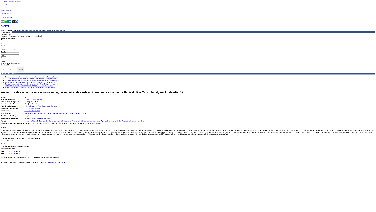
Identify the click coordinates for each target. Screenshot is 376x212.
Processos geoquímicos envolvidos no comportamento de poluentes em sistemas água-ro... (32, 80)
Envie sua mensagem (7, 17)
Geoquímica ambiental (56, 121)
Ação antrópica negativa (108, 121)
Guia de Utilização (6, 13)
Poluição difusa (84, 121)
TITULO (4, 143)
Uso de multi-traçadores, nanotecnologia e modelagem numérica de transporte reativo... (31, 79)
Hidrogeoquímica (42, 121)
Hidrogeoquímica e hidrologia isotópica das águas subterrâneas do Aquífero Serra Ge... (31, 84)
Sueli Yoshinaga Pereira (44, 118)
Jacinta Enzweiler (29, 118)
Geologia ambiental (30, 121)
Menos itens (11, 141)
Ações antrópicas (95, 121)
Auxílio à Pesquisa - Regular (33, 99)
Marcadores (67, 121)
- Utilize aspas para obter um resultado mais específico (21, 36)
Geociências (46, 106)
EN (6, 7)
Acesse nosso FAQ (7, 10)
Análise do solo (127, 121)
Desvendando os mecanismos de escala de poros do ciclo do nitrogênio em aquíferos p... (32, 77)
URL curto (4, 1)
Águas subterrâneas (138, 121)
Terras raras (75, 121)
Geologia (54, 106)
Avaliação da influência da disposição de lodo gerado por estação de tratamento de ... (31, 87)
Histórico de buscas (15, 1)
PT (6, 5)
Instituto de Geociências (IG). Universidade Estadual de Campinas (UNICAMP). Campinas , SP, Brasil (56, 113)
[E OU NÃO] (3, 40)
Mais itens (4, 141)
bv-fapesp (4, 30)
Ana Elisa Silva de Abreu (32, 108)
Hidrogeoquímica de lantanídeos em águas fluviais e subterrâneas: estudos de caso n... (31, 82)
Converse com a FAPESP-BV (56, 162)
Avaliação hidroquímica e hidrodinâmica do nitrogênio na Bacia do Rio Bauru (29, 86)
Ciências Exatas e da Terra (32, 106)
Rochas (119, 121)
